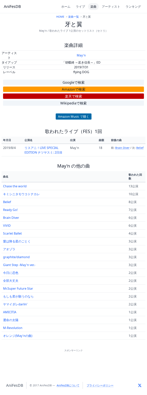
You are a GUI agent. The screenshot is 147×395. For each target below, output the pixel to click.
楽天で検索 (73, 96)
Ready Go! (10, 210)
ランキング (133, 6)
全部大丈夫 (10, 280)
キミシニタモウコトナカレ (21, 194)
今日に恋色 (10, 273)
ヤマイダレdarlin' (15, 304)
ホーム (65, 6)
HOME (60, 16)
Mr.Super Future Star (18, 288)
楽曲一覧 (73, 16)
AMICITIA (9, 312)
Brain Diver (122, 148)
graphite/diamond (16, 257)
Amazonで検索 (73, 89)
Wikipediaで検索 (73, 103)
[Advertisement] (73, 361)
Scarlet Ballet (12, 233)
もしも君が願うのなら (18, 296)
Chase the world (15, 186)
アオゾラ (9, 249)
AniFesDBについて (68, 385)
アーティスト (111, 6)
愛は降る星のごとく (17, 241)
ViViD (7, 225)
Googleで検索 (74, 82)
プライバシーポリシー (100, 385)
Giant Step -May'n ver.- (19, 265)
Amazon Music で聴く (73, 116)
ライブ (80, 6)
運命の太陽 (10, 320)
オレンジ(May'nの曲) (17, 336)
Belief (140, 148)
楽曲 (93, 6)
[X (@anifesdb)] (139, 385)
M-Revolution (12, 328)
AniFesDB (12, 6)
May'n (81, 55)
